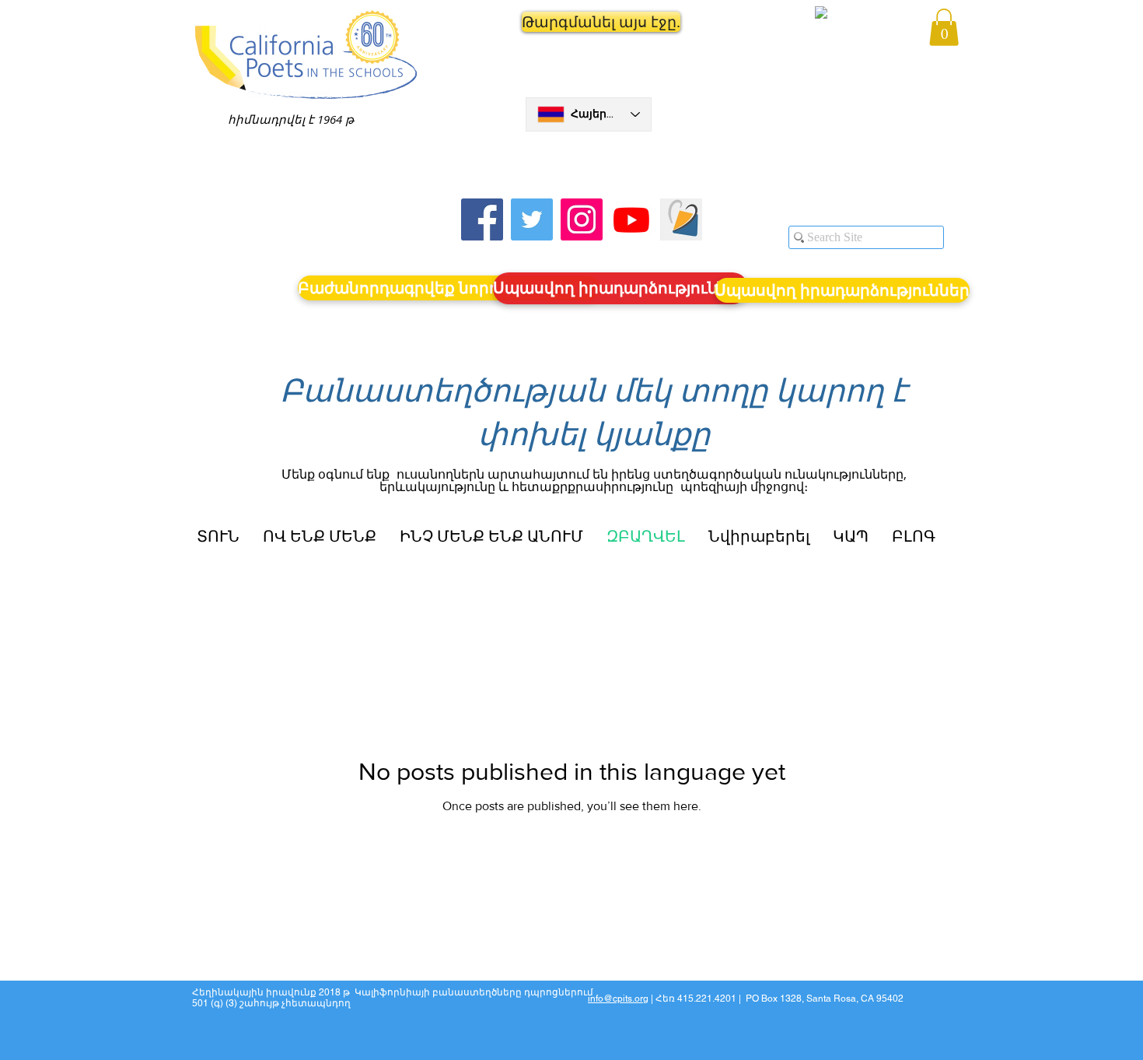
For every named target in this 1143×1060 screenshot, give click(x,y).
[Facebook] (482, 219)
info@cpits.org (618, 998)
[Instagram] (582, 219)
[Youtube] (631, 219)
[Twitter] (532, 219)
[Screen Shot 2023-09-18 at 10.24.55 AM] (681, 219)
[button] (588, 22)
